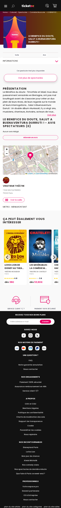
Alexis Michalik (30, 460)
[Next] (54, 257)
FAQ (30, 360)
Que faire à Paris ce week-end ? (30, 473)
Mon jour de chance (30, 456)
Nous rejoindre (30, 434)
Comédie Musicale (37, 12)
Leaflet (30, 173)
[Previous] (7, 257)
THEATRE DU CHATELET (38, 271)
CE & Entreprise (31, 495)
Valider (45, 321)
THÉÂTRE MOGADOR (12, 271)
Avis (44, 55)
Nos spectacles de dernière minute (30, 469)
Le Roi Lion (30, 452)
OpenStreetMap (42, 173)
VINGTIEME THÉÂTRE (13, 186)
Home (5, 12)
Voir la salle (16, 199)
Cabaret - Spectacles (18, 12)
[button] (5, 6)
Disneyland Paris (30, 447)
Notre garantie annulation (30, 365)
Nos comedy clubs (30, 465)
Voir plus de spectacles (30, 77)
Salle (17, 55)
